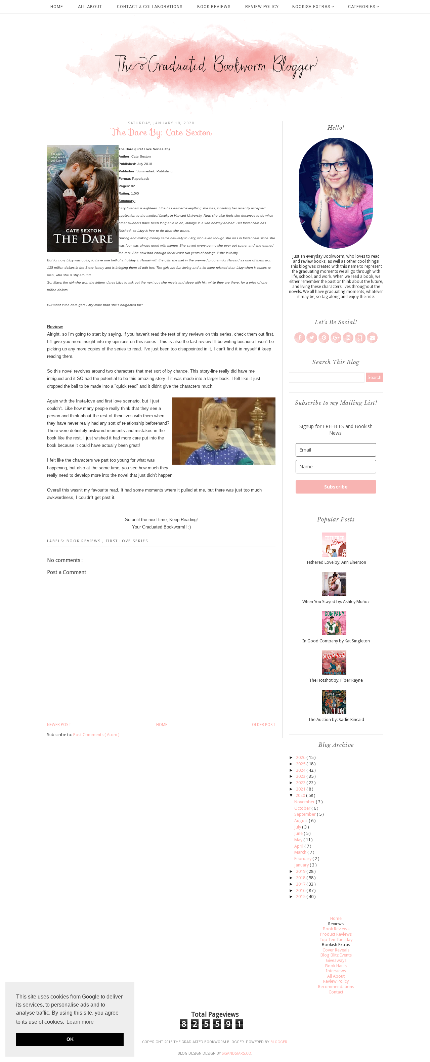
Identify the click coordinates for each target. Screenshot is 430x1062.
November (305, 801)
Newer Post (59, 724)
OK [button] (70, 1039)
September (305, 814)
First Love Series (127, 541)
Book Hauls (336, 965)
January (302, 864)
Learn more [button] (80, 1022)
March (300, 852)
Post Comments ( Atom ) (96, 734)
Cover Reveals (335, 949)
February (303, 858)
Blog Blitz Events (336, 955)
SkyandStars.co (236, 1053)
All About (90, 6)
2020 (301, 795)
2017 (301, 884)
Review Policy (262, 6)
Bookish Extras (312, 6)
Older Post (263, 724)
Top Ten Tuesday (335, 939)
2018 (301, 877)
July (298, 827)
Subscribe (336, 486)
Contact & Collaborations (149, 6)
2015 (301, 896)
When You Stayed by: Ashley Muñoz (336, 601)
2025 (301, 763)
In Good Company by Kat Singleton (336, 640)
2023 (301, 776)
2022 (301, 782)
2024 (301, 770)
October (302, 808)
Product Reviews (336, 934)
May (298, 839)
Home (56, 6)
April (299, 846)
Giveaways (336, 960)
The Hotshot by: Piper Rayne (336, 680)
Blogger (278, 1042)
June (299, 833)
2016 (301, 890)
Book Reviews (213, 6)
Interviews (336, 970)
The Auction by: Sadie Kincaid (336, 719)
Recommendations (336, 986)
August (301, 820)
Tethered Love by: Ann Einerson (336, 562)
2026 (301, 757)
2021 (301, 789)
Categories (362, 6)
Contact (336, 991)
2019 (301, 871)
